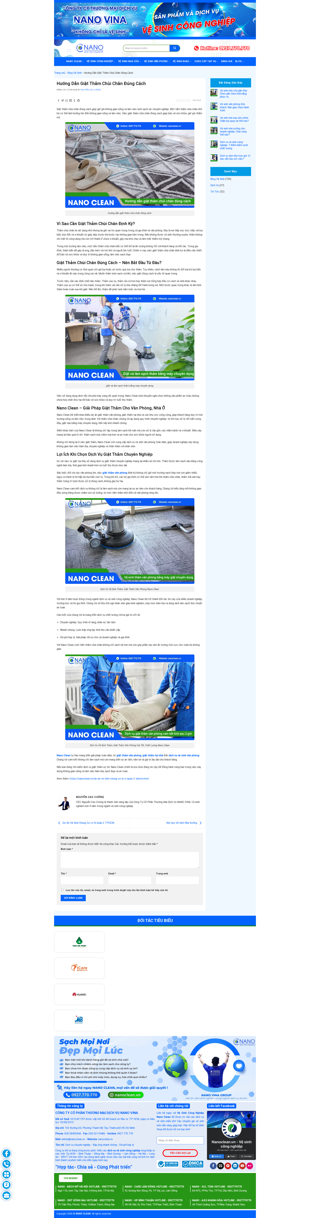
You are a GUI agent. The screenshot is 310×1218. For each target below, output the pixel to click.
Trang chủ (59, 72)
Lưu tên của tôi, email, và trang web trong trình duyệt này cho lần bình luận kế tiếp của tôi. (117, 890)
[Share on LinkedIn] (70, 100)
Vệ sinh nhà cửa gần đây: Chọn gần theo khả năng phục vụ (234, 93)
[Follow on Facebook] (213, 1166)
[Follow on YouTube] (242, 1166)
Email (112, 873)
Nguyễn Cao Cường (91, 90)
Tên (64, 873)
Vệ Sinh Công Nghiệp (100, 61)
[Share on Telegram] (78, 100)
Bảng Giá (226, 61)
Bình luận (67, 849)
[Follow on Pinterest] (228, 1166)
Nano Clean (74, 61)
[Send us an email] (220, 1166)
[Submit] (175, 48)
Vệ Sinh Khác (181, 61)
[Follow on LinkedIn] (235, 1166)
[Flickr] (249, 1166)
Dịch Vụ (214, 185)
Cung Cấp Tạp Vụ (205, 61)
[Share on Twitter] (62, 100)
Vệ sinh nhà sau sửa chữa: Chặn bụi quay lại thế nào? (234, 119)
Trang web (162, 873)
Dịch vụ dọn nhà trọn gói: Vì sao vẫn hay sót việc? (235, 157)
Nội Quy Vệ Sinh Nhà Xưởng (182, 822)
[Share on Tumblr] (74, 100)
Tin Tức (214, 191)
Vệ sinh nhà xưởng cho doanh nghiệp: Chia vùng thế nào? (233, 131)
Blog (238, 61)
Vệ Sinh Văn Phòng (156, 61)
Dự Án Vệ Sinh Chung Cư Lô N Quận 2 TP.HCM (88, 822)
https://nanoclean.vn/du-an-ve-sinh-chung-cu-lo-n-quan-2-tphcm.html (109, 778)
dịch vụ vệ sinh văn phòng (184, 755)
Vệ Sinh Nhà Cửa (128, 61)
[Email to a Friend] (66, 100)
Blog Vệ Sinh (74, 72)
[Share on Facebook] (58, 100)
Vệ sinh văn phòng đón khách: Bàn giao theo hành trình (234, 107)
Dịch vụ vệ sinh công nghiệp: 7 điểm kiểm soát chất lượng (234, 145)
